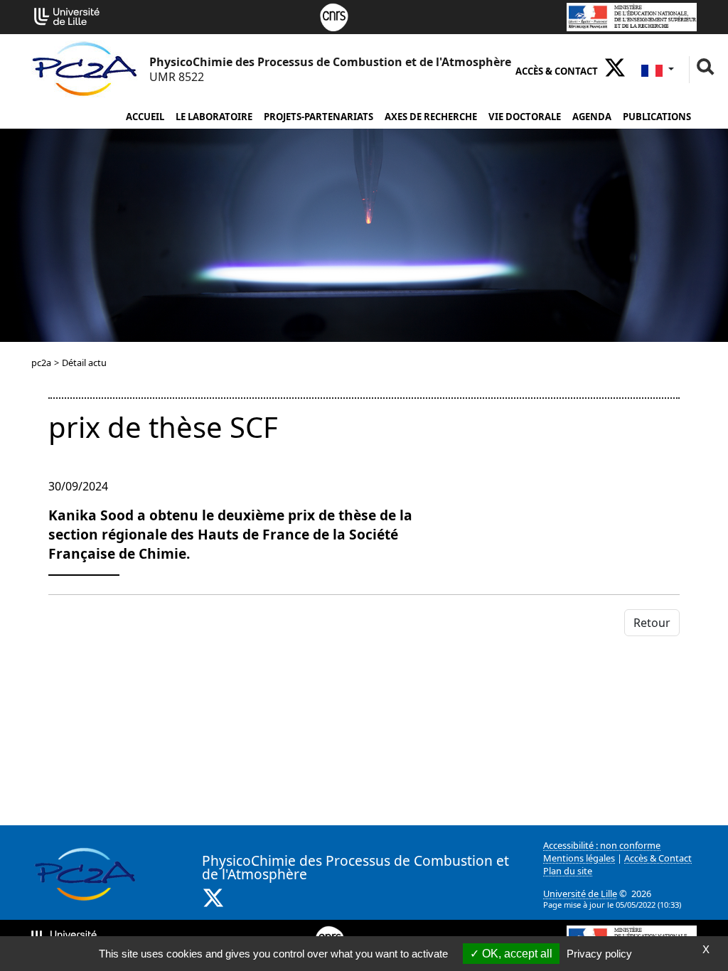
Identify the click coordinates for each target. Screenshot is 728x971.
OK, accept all (515, 954)
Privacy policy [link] (599, 954)
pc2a (41, 362)
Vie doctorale (524, 116)
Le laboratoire (214, 116)
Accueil (145, 116)
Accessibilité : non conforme (601, 845)
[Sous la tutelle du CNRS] (334, 15)
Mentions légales (579, 858)
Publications (657, 116)
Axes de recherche (431, 116)
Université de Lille (580, 893)
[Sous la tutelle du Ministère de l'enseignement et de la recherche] (632, 15)
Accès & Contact (556, 71)
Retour (651, 623)
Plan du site (567, 870)
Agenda (591, 116)
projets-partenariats (318, 116)
